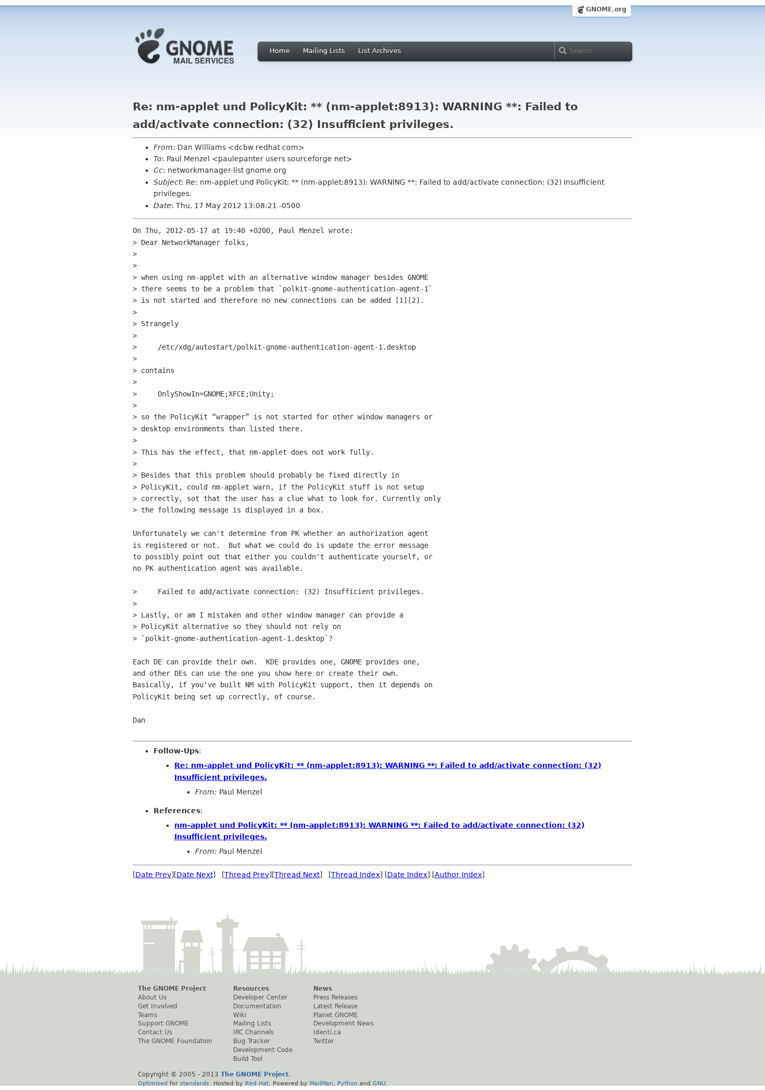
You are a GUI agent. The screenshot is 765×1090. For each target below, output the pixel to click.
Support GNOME (163, 1023)
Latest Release (335, 1006)
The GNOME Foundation (175, 1041)
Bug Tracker (251, 1041)
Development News (343, 1023)
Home (280, 51)
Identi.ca (327, 1032)
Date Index (407, 874)
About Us (152, 997)
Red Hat (257, 1083)
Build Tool (247, 1058)
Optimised (153, 1083)
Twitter (323, 1041)
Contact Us (155, 1032)
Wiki (239, 1015)
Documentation (257, 1006)
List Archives (379, 51)
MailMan (321, 1083)
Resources (251, 988)
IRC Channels (253, 1032)
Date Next (194, 874)
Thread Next (297, 874)
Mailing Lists (324, 51)
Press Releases (335, 997)
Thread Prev (246, 874)
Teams (147, 1015)
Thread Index (355, 874)
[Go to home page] (200, 66)
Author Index (458, 874)
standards (194, 1083)
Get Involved (157, 1006)
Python (347, 1083)
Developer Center (260, 997)
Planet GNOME (335, 1015)
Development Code (262, 1050)
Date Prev (153, 874)
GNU (379, 1083)
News (322, 988)
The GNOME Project (172, 988)
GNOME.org (606, 9)
